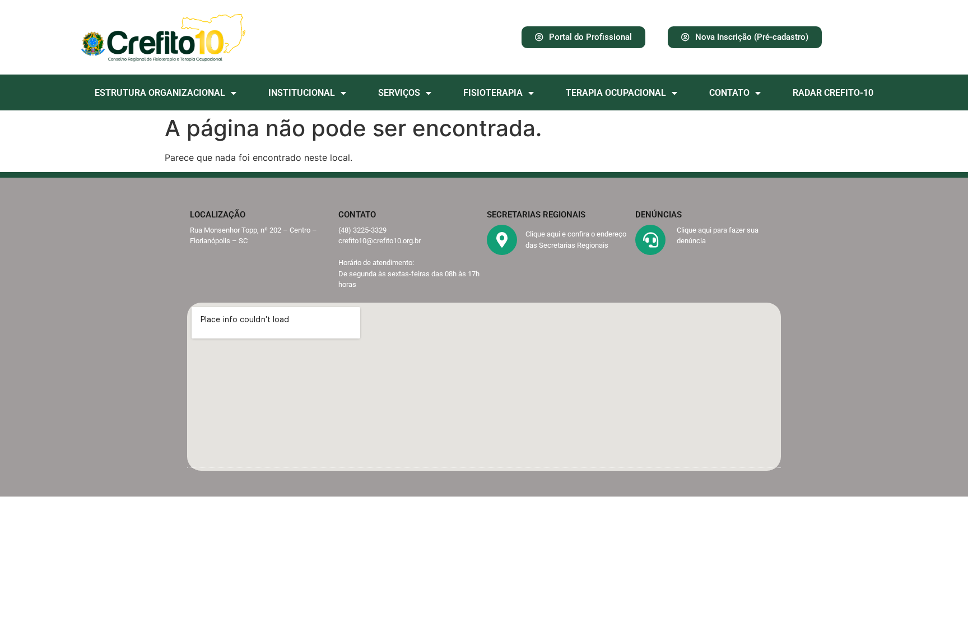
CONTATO (729, 92)
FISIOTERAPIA (493, 92)
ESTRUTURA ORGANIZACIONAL (160, 92)
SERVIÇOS (399, 92)
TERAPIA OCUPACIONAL (616, 92)
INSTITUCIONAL (301, 92)
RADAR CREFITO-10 (833, 92)
